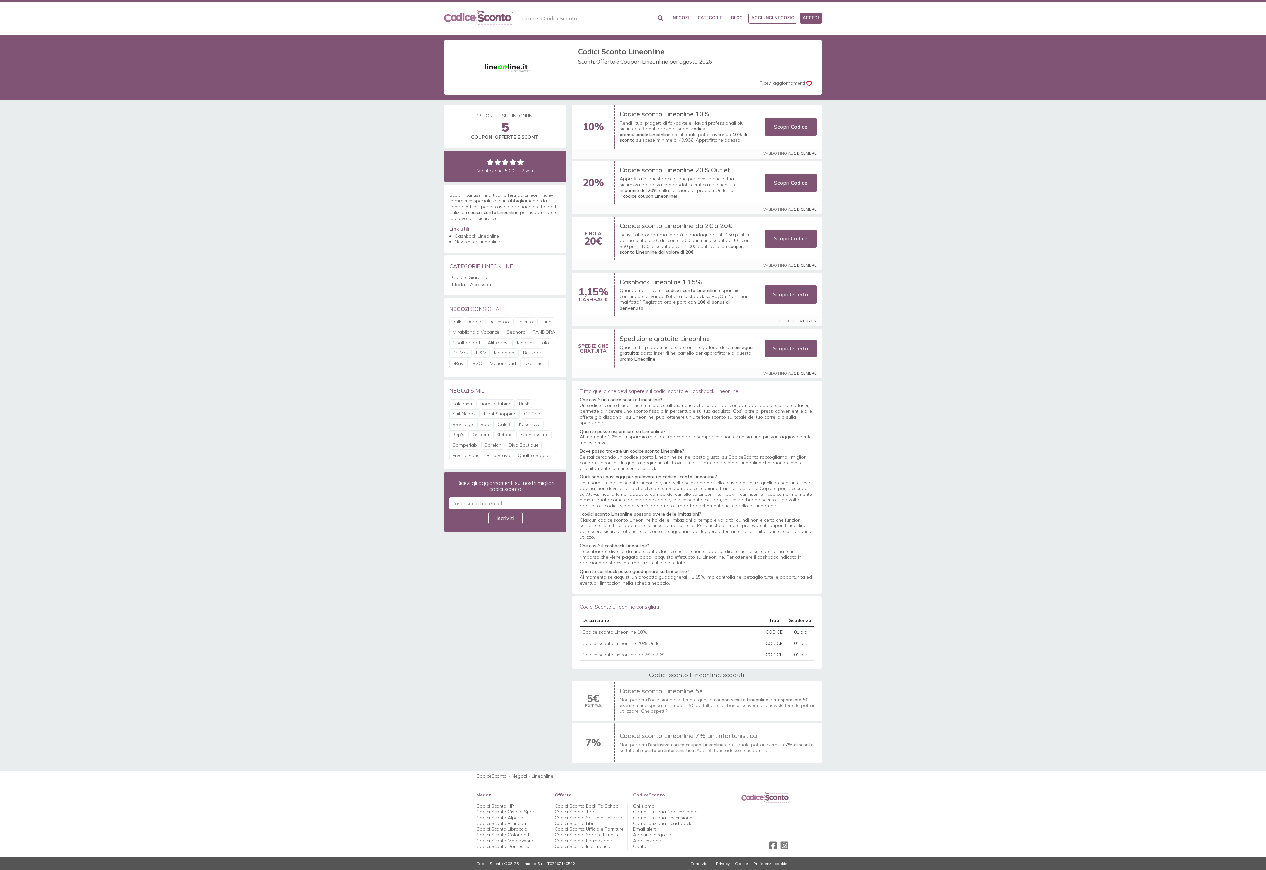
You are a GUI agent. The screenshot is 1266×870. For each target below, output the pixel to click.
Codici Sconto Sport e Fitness (586, 835)
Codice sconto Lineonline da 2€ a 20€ (676, 226)
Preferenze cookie (770, 863)
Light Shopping (500, 414)
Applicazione (647, 841)
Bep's (458, 434)
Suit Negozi (464, 414)
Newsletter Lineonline (477, 242)
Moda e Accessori (471, 284)
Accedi (811, 17)
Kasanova (505, 353)
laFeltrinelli (534, 363)
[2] (497, 162)
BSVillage (462, 424)
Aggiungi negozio (772, 17)
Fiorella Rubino (495, 403)
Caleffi (505, 424)
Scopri (790, 126)
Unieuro (524, 322)
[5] (520, 162)
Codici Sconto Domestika (503, 846)
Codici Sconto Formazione (583, 841)
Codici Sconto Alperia (499, 818)
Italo (544, 342)
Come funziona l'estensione (662, 818)
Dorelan (492, 445)
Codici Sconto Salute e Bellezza (588, 818)
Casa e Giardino (469, 277)
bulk (456, 322)
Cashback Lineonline (477, 236)
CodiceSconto (491, 776)
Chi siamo (644, 806)
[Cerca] (660, 18)
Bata (485, 424)
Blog (737, 17)
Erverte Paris (465, 455)
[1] (490, 162)
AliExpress (499, 342)
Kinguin (524, 342)
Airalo (474, 322)
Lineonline (542, 776)
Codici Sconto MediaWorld (505, 841)
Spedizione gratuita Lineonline (665, 338)
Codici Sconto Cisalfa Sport (506, 812)
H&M (481, 353)
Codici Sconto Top (574, 812)
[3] (505, 162)
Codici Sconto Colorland (502, 835)
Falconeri (462, 403)
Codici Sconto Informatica (582, 846)
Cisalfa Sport (466, 342)
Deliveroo (499, 322)
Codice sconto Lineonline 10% (664, 114)
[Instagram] (784, 845)
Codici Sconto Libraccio (501, 829)
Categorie (710, 17)
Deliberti (480, 434)
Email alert (644, 829)
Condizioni (700, 863)
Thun (545, 322)
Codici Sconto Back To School (587, 806)
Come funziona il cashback (662, 823)
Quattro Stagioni (535, 455)
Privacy (723, 863)
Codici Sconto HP (495, 806)
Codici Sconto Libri (575, 823)
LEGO (476, 363)
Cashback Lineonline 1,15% (661, 282)
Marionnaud (503, 363)
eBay (457, 363)
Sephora (516, 332)
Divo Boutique (524, 445)
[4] (512, 162)
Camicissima (535, 434)
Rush (524, 403)
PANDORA (544, 332)
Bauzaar (532, 353)
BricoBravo (498, 455)
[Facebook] (773, 845)
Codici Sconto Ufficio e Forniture (589, 829)
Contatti (641, 846)
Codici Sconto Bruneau (501, 823)
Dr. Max (460, 353)
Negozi (681, 17)
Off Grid (532, 414)
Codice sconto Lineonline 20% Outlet (675, 170)
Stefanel (505, 434)
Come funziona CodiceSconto (665, 812)
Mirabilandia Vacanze (475, 332)
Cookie (741, 863)
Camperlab (464, 445)
